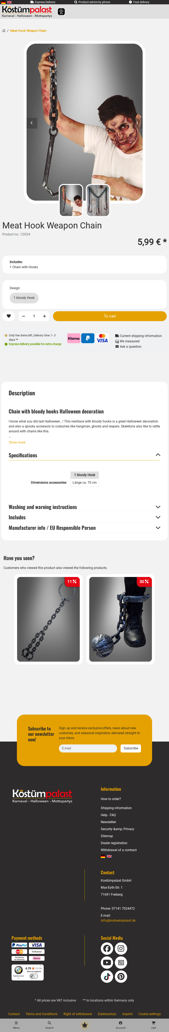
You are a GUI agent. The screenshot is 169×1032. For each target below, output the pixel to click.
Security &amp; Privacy (117, 829)
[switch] (34, 976)
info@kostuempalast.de (118, 920)
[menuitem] (3, 2)
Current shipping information (140, 336)
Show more (17, 442)
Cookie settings (149, 1014)
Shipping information (116, 808)
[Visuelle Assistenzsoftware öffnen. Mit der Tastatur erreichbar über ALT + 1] (58, 11)
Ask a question (130, 347)
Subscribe (131, 748)
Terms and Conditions (42, 1014)
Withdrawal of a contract (119, 850)
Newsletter (108, 822)
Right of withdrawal (77, 1014)
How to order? (111, 799)
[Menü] (41, 966)
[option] (85, 122)
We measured (129, 341)
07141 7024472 (123, 908)
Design (15, 288)
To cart (110, 316)
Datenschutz (107, 1014)
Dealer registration (114, 843)
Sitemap (107, 836)
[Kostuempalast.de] (28, 11)
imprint (127, 1014)
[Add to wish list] (8, 316)
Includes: (16, 262)
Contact (14, 1014)
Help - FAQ (108, 815)
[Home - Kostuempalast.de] (48, 796)
